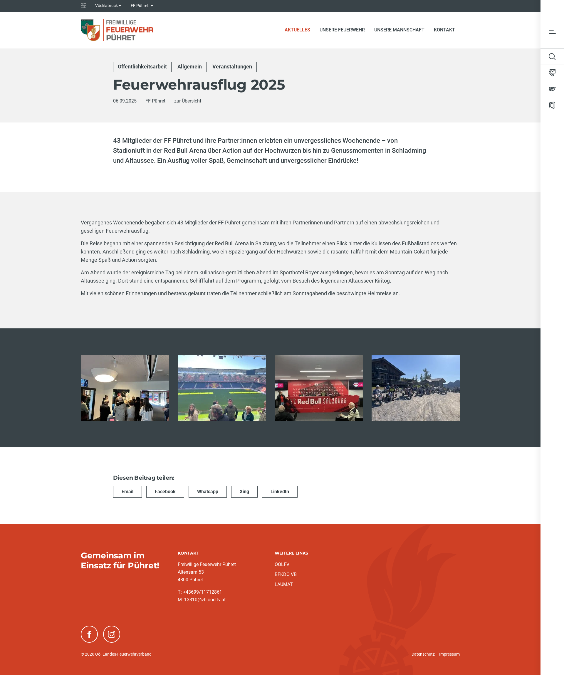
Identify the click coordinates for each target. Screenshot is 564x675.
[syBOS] (552, 89)
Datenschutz (423, 654)
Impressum (449, 654)
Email (127, 491)
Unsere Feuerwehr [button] (342, 30)
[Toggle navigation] (552, 30)
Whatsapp (207, 491)
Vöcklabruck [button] (106, 5)
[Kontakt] (552, 73)
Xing (244, 491)
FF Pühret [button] (140, 5)
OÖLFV (282, 564)
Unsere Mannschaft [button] (399, 30)
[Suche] (552, 57)
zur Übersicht (187, 101)
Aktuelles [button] (297, 30)
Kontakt (444, 30)
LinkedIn (280, 491)
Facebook (165, 491)
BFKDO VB (286, 574)
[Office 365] (552, 105)
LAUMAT (284, 584)
